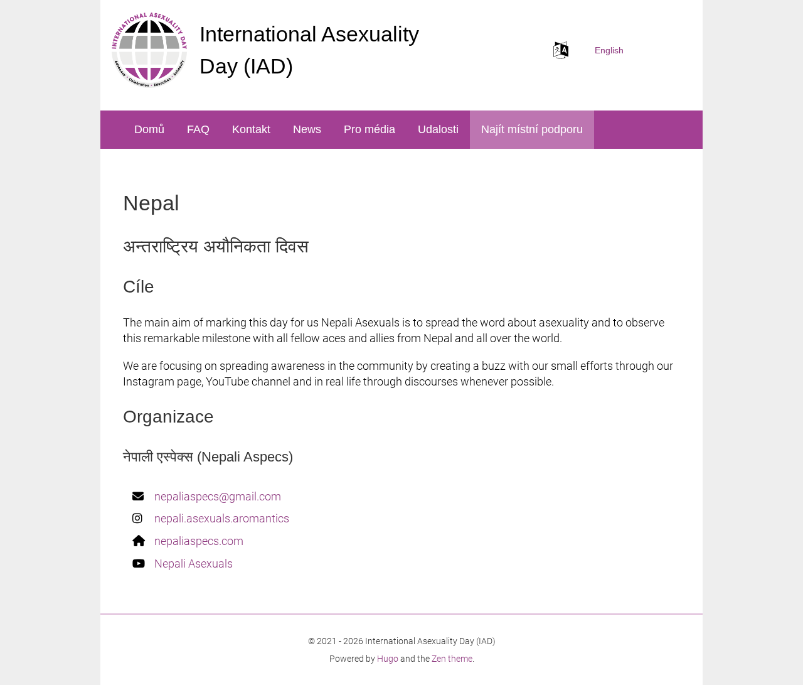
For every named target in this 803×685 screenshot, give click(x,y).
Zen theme (452, 659)
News (307, 129)
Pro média (369, 129)
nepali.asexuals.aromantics (221, 518)
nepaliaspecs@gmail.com (217, 496)
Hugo (387, 659)
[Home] (149, 50)
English (609, 50)
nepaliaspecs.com (198, 540)
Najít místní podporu (532, 129)
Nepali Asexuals (193, 563)
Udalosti (438, 129)
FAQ (198, 129)
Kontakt (251, 129)
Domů (149, 129)
